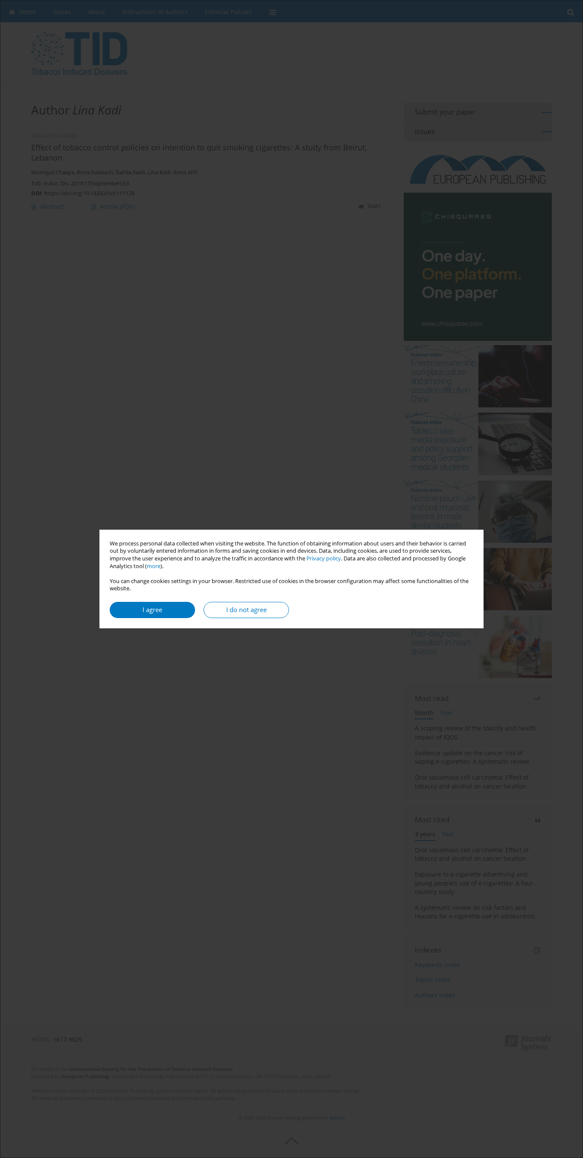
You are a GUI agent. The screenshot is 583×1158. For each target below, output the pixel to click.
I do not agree (246, 609)
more (153, 566)
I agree (152, 609)
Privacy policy (323, 558)
